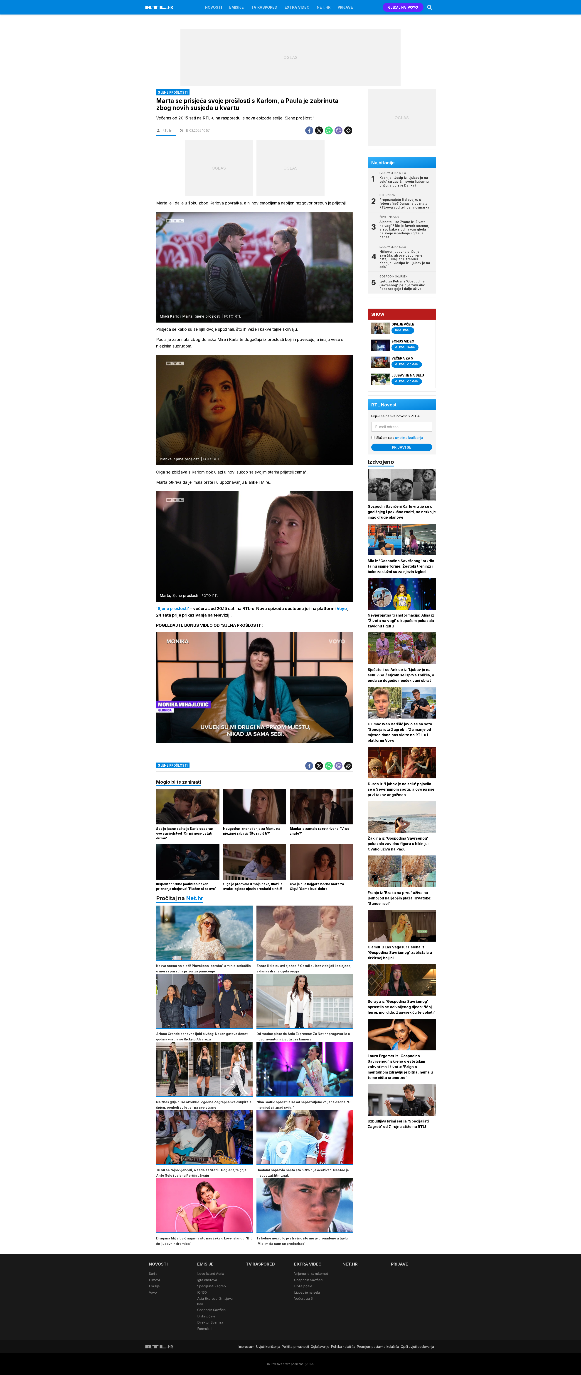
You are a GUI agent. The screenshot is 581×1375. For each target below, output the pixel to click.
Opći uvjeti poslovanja (417, 1346)
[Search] (429, 7)
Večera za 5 (303, 1298)
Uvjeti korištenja (268, 1346)
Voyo (153, 1292)
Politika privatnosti (295, 1346)
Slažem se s (399, 438)
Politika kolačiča (343, 1346)
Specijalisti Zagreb (211, 1286)
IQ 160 (202, 1292)
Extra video (297, 7)
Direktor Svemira (210, 1322)
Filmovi (154, 1280)
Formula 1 (204, 1328)
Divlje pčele (206, 1316)
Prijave (345, 7)
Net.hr (194, 898)
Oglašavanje (320, 1346)
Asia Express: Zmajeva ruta (215, 1301)
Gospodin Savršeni (211, 1310)
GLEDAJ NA (397, 7)
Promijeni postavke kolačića (378, 1346)
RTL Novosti (384, 405)
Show (377, 314)
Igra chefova (207, 1280)
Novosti (213, 7)
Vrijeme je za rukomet (311, 1273)
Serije (153, 1273)
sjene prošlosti (173, 765)
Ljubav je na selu (307, 1292)
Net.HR (323, 7)
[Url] (348, 130)
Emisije (236, 7)
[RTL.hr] (159, 7)
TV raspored (264, 7)
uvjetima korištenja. (409, 438)
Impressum (246, 1346)
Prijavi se (401, 447)
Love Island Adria (210, 1273)
